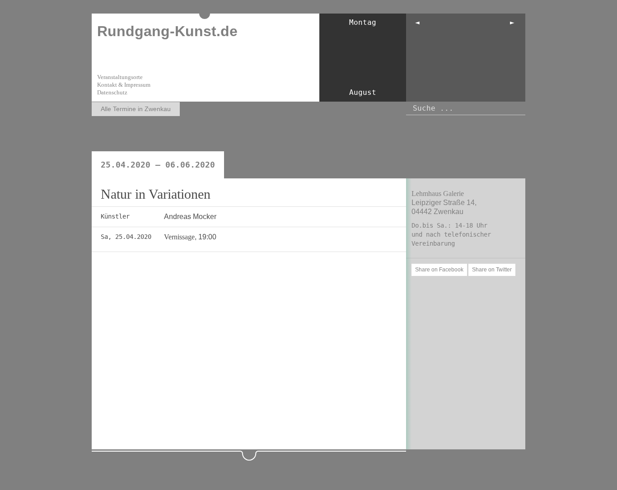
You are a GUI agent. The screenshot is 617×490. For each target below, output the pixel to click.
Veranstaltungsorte (120, 77)
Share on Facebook (439, 269)
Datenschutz (112, 92)
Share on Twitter (492, 269)
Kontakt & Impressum (123, 84)
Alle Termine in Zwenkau (136, 108)
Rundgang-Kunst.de (167, 31)
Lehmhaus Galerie (437, 193)
